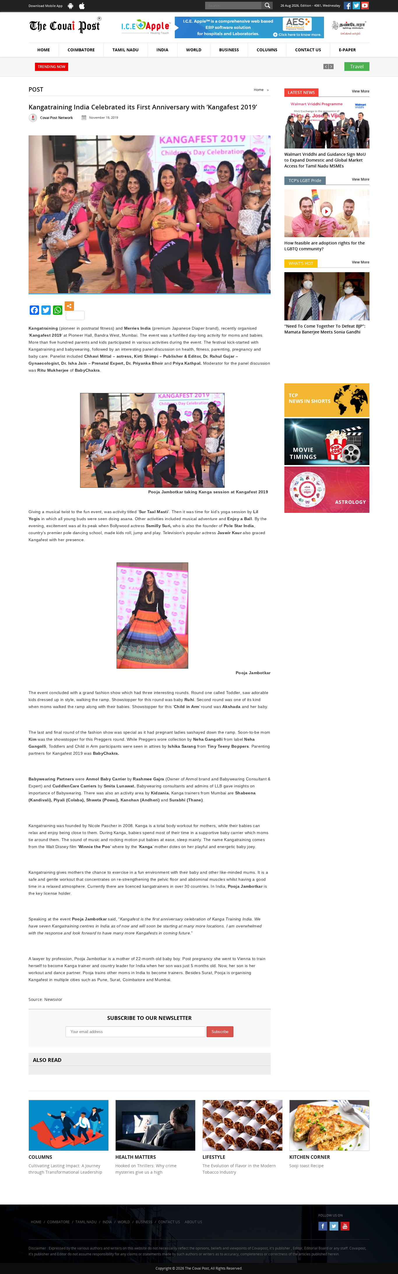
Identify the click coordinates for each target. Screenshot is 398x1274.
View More (360, 91)
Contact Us (308, 50)
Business (229, 50)
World (193, 50)
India (162, 50)
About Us (193, 1221)
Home (43, 50)
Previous (40, 212)
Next (259, 212)
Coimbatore (81, 50)
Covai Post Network (56, 117)
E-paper (347, 50)
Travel (357, 66)
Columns (267, 50)
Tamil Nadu (125, 50)
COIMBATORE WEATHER (327, 361)
